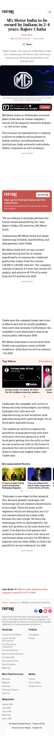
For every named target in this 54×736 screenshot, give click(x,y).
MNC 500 (6, 668)
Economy (6, 686)
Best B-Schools (9, 664)
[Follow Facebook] (36, 611)
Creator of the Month (11, 634)
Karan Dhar (27, 35)
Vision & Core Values (21, 727)
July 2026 (6, 708)
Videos (32, 679)
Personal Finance (10, 689)
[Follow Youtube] (45, 611)
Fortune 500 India (10, 650)
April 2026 (7, 718)
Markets (6, 682)
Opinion (6, 693)
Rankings (7, 629)
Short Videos (34, 682)
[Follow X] (40, 611)
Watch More (44, 361)
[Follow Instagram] (50, 611)
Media (32, 674)
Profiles (33, 629)
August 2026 (7, 704)
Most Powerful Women (12, 654)
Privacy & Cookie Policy (20, 723)
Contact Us (37, 727)
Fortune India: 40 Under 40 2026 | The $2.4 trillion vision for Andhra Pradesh (22, 392)
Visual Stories (35, 686)
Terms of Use (39, 723)
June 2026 (6, 711)
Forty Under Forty (10, 661)
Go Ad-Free (43, 195)
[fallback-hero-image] (14, 474)
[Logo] (8, 12)
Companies (34, 634)
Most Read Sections (12, 674)
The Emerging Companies (9, 645)
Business (6, 679)
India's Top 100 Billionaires (8, 639)
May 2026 (6, 715)
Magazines (8, 699)
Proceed (45, 107)
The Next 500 (8, 657)
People (32, 638)
